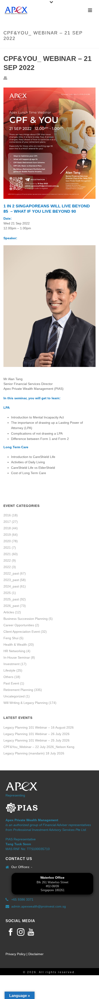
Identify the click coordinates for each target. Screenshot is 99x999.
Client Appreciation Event (21, 631)
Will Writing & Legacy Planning (25, 703)
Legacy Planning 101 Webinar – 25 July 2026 (36, 740)
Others (8, 677)
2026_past (11, 606)
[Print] (7, 78)
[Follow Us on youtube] (31, 932)
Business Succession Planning (25, 619)
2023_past (11, 580)
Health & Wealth (15, 644)
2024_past (11, 586)
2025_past (11, 599)
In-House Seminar (16, 657)
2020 (7, 541)
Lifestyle (9, 670)
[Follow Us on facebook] (10, 932)
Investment (11, 664)
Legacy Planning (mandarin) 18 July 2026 (33, 753)
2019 (7, 534)
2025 (7, 593)
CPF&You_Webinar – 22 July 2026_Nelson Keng (38, 747)
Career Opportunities (18, 625)
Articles (8, 612)
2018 (7, 528)
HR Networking (14, 651)
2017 (7, 522)
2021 (7, 547)
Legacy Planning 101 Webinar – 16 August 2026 (38, 727)
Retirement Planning (18, 690)
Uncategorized (14, 696)
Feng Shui (10, 638)
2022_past (11, 573)
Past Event (11, 683)
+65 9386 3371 (22, 899)
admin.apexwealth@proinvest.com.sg (38, 906)
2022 (7, 560)
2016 (7, 515)
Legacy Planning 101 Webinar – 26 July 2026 (36, 734)
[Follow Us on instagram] (20, 932)
